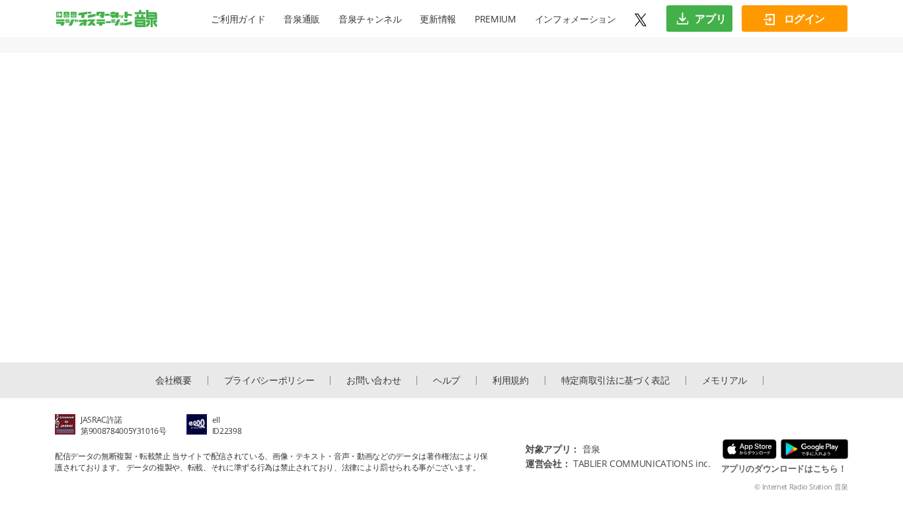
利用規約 (510, 380)
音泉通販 (302, 19)
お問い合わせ (373, 380)
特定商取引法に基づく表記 (615, 380)
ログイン (803, 18)
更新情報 (438, 19)
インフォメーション (575, 19)
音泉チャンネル (370, 19)
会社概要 (173, 380)
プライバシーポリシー (269, 380)
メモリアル (724, 380)
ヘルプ (446, 380)
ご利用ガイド (238, 19)
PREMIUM (495, 19)
